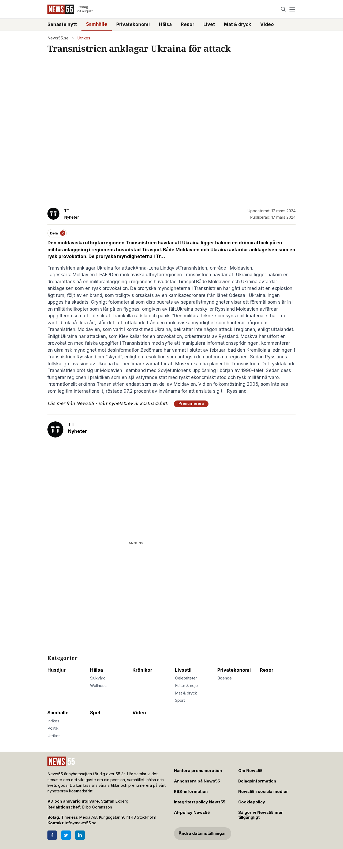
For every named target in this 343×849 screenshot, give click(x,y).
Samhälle (96, 24)
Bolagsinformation (257, 781)
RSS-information (191, 791)
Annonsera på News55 (197, 781)
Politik (52, 728)
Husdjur (56, 670)
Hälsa (165, 24)
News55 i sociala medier (263, 791)
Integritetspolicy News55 (199, 802)
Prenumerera (191, 403)
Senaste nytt (62, 24)
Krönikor (142, 670)
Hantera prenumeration (198, 770)
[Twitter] (66, 835)
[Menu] (292, 9)
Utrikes (83, 38)
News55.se (58, 38)
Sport (180, 700)
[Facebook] (52, 835)
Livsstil (183, 670)
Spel (95, 712)
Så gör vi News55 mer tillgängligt (260, 815)
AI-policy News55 (192, 812)
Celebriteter (186, 678)
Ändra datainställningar (202, 833)
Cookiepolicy (251, 802)
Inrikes (53, 721)
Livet (209, 24)
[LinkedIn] (80, 835)
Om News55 (250, 770)
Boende (224, 678)
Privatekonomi (133, 24)
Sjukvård (98, 678)
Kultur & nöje (186, 685)
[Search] (283, 9)
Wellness (98, 685)
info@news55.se (80, 823)
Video (267, 24)
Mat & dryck (237, 24)
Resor (187, 24)
